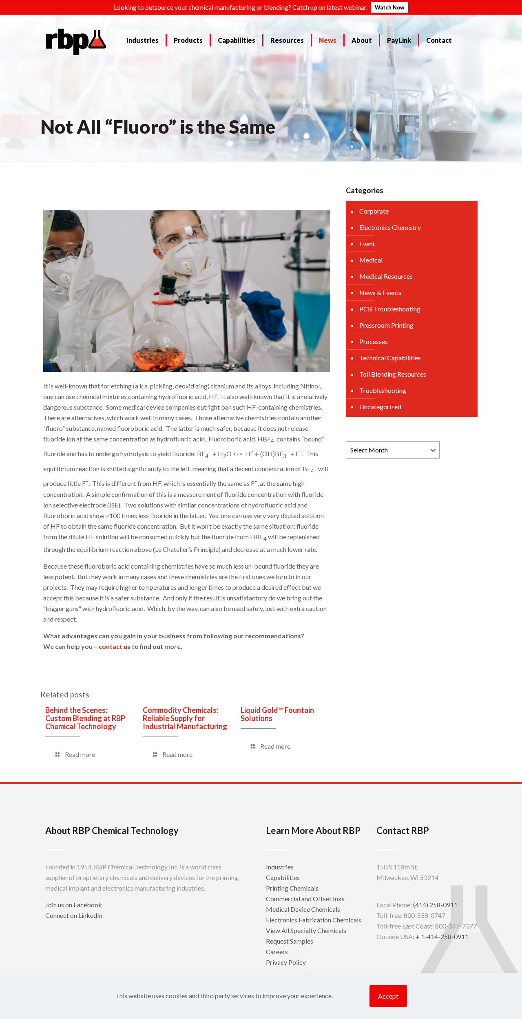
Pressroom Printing (386, 325)
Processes (373, 341)
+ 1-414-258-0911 (442, 936)
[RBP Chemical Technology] (76, 41)
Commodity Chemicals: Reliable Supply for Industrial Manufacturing (185, 718)
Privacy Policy (286, 962)
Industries (280, 867)
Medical (371, 260)
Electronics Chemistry (390, 227)
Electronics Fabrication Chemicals (313, 920)
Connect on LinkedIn (73, 915)
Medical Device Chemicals (303, 909)
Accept (388, 996)
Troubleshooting (382, 390)
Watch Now (389, 7)
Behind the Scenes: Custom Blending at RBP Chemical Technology (85, 718)
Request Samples (289, 941)
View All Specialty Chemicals (306, 930)
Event (367, 243)
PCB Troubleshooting (389, 309)
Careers (277, 951)
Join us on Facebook (73, 905)
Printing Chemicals (292, 888)
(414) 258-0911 (435, 905)
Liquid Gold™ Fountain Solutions (277, 714)
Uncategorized (380, 406)
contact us (114, 646)
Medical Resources (386, 276)
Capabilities (283, 877)
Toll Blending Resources (392, 374)
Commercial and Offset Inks (305, 898)
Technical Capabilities (390, 358)
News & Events (380, 292)
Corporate (374, 211)
